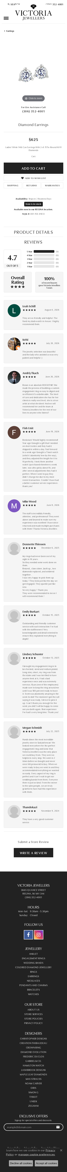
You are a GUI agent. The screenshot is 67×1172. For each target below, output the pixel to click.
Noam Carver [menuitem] (33, 1083)
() (57, 251)
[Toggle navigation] (6, 18)
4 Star (29, 255)
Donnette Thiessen (34, 544)
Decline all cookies (21, 1163)
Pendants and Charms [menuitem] (33, 985)
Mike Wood (29, 501)
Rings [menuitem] (33, 971)
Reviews (33, 242)
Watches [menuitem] (33, 994)
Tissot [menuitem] (33, 1096)
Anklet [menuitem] (33, 953)
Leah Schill (29, 306)
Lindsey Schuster (33, 654)
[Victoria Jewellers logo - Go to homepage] (33, 12)
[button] (13, 4)
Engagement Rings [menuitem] (33, 958)
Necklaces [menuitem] (33, 980)
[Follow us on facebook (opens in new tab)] (28, 934)
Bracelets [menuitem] (33, 989)
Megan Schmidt (32, 727)
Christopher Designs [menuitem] (33, 1038)
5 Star (29, 251)
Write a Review (33, 852)
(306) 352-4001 (33, 111)
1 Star (29, 266)
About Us (33, 1009)
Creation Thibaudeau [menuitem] (33, 1043)
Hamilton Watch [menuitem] (33, 1065)
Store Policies (33, 1018)
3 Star (29, 258)
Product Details (33, 232)
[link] (54, 4)
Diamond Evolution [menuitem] (34, 1051)
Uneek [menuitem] (33, 1101)
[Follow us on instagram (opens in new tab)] (38, 934)
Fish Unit (28, 428)
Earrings (10, 30)
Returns (31, 185)
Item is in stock (33, 204)
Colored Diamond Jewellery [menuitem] (33, 967)
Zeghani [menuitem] (33, 1105)
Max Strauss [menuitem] (34, 1078)
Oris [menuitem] (33, 1087)
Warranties (52, 185)
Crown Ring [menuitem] (33, 1047)
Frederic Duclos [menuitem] (33, 1056)
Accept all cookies (46, 1163)
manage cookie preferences (36, 1154)
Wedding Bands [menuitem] (33, 962)
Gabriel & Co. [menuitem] (33, 1060)
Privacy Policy (33, 1023)
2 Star (29, 262)
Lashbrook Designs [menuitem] (33, 1069)
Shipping (12, 185)
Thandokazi (30, 807)
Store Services (33, 1014)
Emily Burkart (31, 611)
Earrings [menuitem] (33, 976)
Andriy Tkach (31, 373)
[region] (33, 73)
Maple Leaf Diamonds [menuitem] (33, 1074)
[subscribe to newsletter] (58, 1127)
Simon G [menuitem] (33, 1092)
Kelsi (25, 339)
